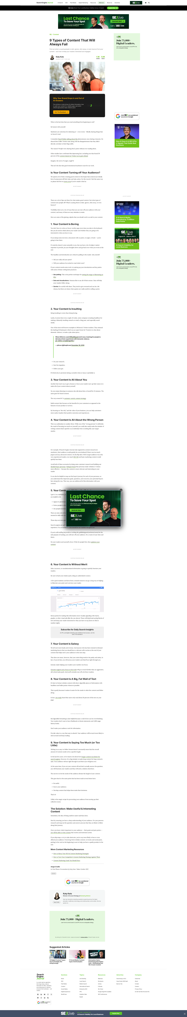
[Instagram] (41, 997)
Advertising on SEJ (121, 978)
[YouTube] (44, 994)
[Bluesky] (38, 997)
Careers (137, 986)
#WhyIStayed (73, 337)
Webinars (101, 2)
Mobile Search (83, 984)
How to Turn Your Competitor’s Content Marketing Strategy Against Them (76, 857)
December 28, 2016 (77, 345)
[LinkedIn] (41, 994)
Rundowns (100, 981)
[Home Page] (45, 3)
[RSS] (48, 997)
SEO (66, 2)
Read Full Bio (56, 902)
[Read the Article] (58, 954)
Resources (93, 2)
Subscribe (137, 978)
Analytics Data (83, 994)
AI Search (60, 2)
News (62, 978)
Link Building (83, 978)
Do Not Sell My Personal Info (142, 991)
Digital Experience (65, 991)
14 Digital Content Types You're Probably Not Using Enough (57, 961)
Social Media (64, 989)
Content (53, 873)
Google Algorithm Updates (104, 991)
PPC (81, 991)
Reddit (81, 997)
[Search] (148, 2)
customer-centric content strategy (75, 398)
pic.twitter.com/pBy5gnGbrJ (64, 341)
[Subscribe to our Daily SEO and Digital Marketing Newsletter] (145, 2)
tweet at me (67, 181)
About (136, 981)
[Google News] (38, 994)
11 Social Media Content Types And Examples (76, 960)
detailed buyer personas (58, 467)
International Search (85, 986)
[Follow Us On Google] (77, 882)
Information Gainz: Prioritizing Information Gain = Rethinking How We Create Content (95, 962)
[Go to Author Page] (52, 57)
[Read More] (127, 208)
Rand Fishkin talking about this (68, 139)
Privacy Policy (138, 989)
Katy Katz (60, 57)
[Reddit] (44, 997)
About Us (109, 2)
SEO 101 (75, 457)
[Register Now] (127, 131)
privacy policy (84, 937)
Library (100, 984)
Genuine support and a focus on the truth (64, 670)
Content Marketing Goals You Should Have (66, 860)
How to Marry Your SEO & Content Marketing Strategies (71, 853)
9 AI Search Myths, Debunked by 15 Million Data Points (125, 219)
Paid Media (73, 2)
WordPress (64, 994)
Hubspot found (71, 467)
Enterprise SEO (83, 989)
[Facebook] (48, 994)
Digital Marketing (83, 2)
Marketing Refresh (85, 896)
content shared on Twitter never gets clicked (74, 156)
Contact (137, 984)
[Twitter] (51, 994)
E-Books (100, 986)
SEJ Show (100, 989)
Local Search (83, 981)
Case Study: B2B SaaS (122, 981)
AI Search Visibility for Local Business (124, 246)
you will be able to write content (61, 832)
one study (58, 697)
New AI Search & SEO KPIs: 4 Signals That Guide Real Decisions (126, 143)
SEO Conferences (102, 994)
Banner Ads (119, 984)
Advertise (117, 2)
